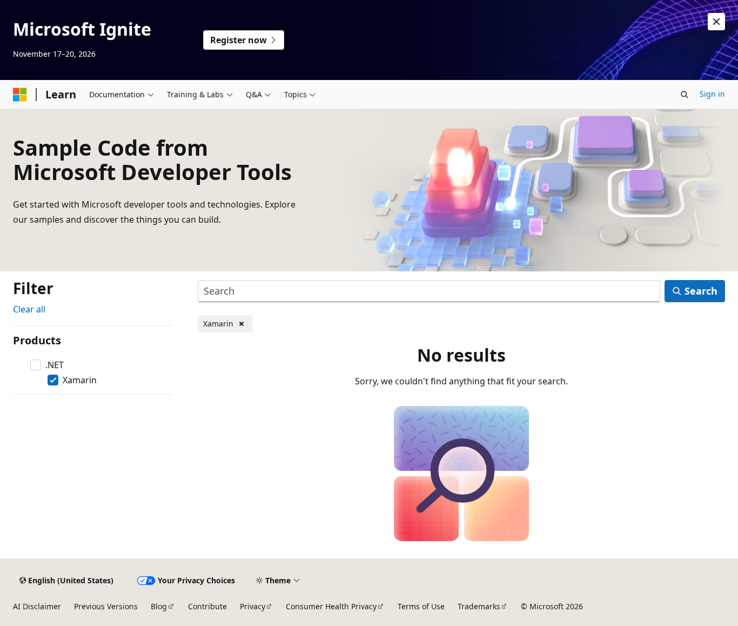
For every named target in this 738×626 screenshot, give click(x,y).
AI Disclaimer (37, 606)
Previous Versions (106, 606)
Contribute (207, 606)
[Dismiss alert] (716, 21)
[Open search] (684, 94)
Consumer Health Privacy (331, 606)
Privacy (252, 606)
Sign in (712, 94)
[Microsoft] (20, 95)
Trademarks (479, 606)
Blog (159, 606)
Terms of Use (421, 606)
